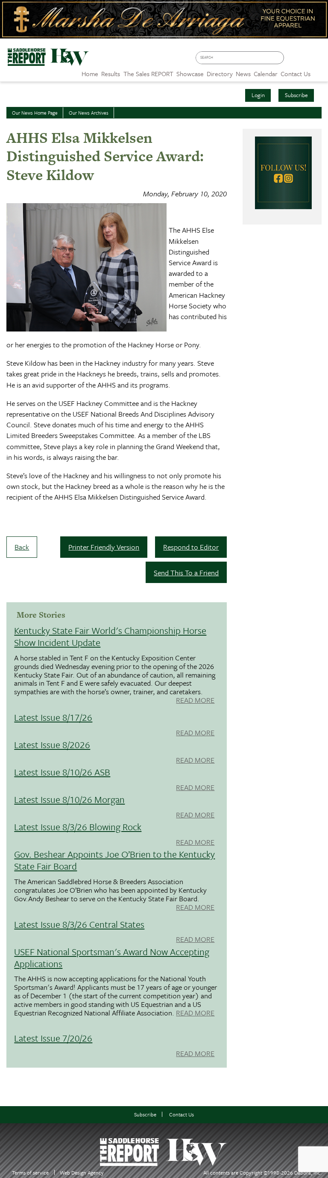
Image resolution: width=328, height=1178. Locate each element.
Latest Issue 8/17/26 (53, 717)
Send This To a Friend (186, 572)
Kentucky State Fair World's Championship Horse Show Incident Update (110, 636)
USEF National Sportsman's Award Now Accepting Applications (111, 957)
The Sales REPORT (148, 73)
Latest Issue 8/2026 (52, 744)
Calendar (266, 73)
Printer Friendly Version (103, 547)
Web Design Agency (82, 1172)
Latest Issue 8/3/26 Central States (79, 924)
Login (258, 95)
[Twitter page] (305, 60)
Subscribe (296, 95)
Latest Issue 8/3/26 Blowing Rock (77, 826)
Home (90, 73)
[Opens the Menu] (319, 70)
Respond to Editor (191, 547)
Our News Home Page (35, 112)
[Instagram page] (317, 60)
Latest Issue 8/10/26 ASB (62, 771)
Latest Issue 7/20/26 (53, 1038)
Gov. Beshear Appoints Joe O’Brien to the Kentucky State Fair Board (114, 860)
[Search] (279, 58)
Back (22, 547)
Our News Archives (88, 112)
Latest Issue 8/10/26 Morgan (69, 799)
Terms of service (30, 1172)
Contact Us (181, 1114)
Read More (195, 700)
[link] (90, 71)
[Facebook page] (293, 60)
